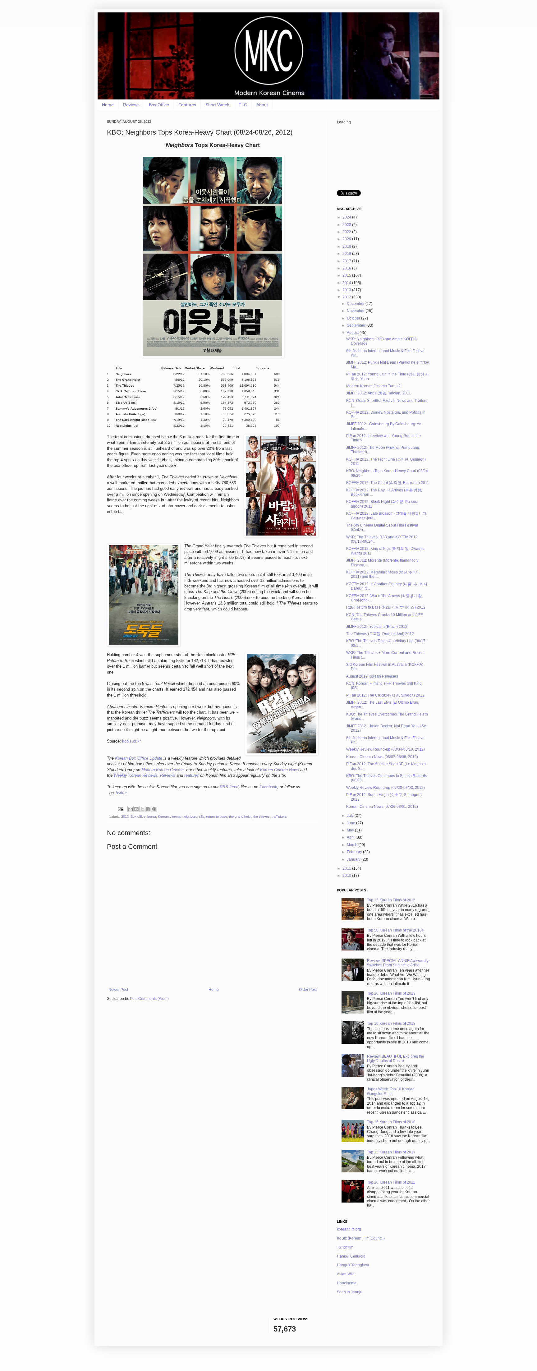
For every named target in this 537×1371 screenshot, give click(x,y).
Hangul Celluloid (351, 1256)
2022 (347, 232)
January (354, 859)
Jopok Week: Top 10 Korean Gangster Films (391, 1091)
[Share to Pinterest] (154, 809)
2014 (347, 283)
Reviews (131, 104)
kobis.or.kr (131, 741)
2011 (347, 868)
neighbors (189, 816)
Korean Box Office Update (138, 758)
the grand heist (240, 816)
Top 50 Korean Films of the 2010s (395, 930)
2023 (347, 225)
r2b (201, 816)
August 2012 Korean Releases (372, 676)
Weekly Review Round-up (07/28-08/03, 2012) (385, 787)
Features (187, 104)
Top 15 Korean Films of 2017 (391, 1152)
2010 (347, 875)
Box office (138, 816)
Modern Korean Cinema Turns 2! (374, 386)
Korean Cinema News (279, 769)
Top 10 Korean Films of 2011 (391, 1182)
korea (151, 816)
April (351, 837)
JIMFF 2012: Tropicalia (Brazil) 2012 (376, 626)
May (351, 830)
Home (108, 104)
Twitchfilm (345, 1247)
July (351, 815)
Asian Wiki (346, 1274)
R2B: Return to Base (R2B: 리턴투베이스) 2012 (385, 607)
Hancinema (346, 1283)
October (354, 318)
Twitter (121, 792)
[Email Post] (120, 809)
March (352, 845)
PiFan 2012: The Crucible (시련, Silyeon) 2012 (385, 695)
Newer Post (118, 989)
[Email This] (130, 809)
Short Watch (217, 104)
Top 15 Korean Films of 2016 (391, 900)
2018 (347, 253)
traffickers (279, 816)
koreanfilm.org (349, 1229)
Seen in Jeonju (349, 1292)
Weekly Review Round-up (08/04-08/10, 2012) (385, 749)
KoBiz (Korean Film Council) (361, 1238)
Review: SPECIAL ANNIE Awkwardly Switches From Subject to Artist (398, 963)
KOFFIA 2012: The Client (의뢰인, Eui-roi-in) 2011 (387, 483)
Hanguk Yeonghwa (353, 1265)
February (355, 852)
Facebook (268, 786)
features (191, 775)
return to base (216, 816)
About (262, 104)
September (356, 325)
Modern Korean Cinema (162, 769)
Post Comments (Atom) (149, 998)
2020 (347, 239)
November (356, 311)
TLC (243, 104)
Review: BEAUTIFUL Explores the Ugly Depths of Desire (395, 1058)
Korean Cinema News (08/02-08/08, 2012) (382, 757)
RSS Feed (229, 786)
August (353, 332)
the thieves (261, 816)
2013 (347, 290)
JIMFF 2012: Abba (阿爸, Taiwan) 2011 (378, 393)
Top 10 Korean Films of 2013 (391, 1023)
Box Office (159, 104)
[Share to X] (142, 809)
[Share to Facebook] (148, 809)
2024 (347, 217)
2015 (347, 275)
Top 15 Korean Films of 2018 (391, 1122)
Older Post (308, 989)
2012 (125, 816)
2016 (347, 268)
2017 (347, 261)
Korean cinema (169, 816)
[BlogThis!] (136, 809)
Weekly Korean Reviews (136, 775)
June (351, 823)
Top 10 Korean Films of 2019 (391, 993)
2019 (347, 246)
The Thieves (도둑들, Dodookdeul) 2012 (380, 634)
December (356, 303)
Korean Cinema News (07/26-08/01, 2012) (382, 806)
